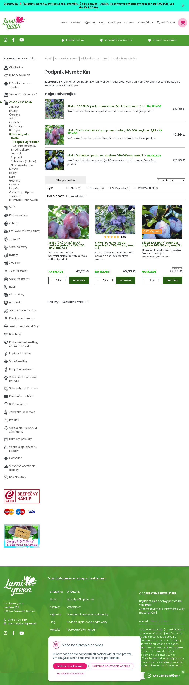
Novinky (75, 22)
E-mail (143, 621)
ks (59, 280)
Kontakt (55, 629)
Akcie (63, 22)
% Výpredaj (121, 188)
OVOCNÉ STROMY (66, 58)
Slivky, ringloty (90, 58)
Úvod (48, 58)
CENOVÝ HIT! (148, 188)
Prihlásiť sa (168, 22)
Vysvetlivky (74, 607)
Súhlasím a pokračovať (69, 665)
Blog (52, 622)
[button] (183, 672)
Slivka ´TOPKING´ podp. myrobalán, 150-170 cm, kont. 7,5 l (106, 106)
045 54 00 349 (17, 619)
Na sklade (79, 196)
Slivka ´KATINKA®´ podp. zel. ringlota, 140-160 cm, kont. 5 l (105, 155)
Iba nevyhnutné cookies (70, 673)
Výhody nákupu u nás (80, 599)
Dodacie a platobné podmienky (87, 622)
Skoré (105, 58)
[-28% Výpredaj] (162, 227)
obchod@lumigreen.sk (22, 623)
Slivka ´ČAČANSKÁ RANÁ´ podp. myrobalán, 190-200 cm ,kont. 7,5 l (111, 130)
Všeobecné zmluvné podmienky (87, 614)
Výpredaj (89, 22)
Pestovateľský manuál (81, 629)
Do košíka (79, 280)
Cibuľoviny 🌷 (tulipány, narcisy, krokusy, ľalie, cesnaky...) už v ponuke (51, 4)
